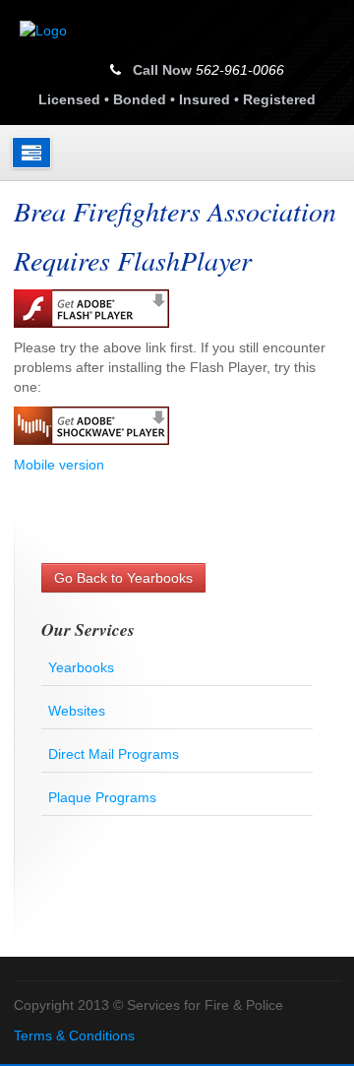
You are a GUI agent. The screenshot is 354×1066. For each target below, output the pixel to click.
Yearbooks (81, 667)
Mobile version (59, 464)
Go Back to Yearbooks (123, 578)
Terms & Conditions (74, 1035)
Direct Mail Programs (113, 754)
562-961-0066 (240, 70)
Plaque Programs (102, 797)
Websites (76, 711)
